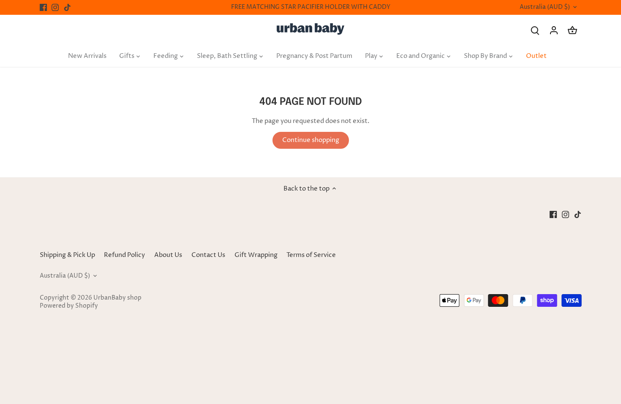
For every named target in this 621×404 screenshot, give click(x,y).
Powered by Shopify (69, 306)
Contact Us (208, 255)
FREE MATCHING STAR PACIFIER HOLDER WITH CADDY (310, 7)
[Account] (554, 30)
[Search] (535, 30)
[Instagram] (55, 7)
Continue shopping (310, 140)
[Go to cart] (572, 30)
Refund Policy (124, 255)
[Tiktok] (67, 7)
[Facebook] (43, 7)
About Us (168, 255)
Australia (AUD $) (545, 7)
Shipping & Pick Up (68, 255)
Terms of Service (311, 255)
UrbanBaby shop (117, 298)
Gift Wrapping (256, 255)
